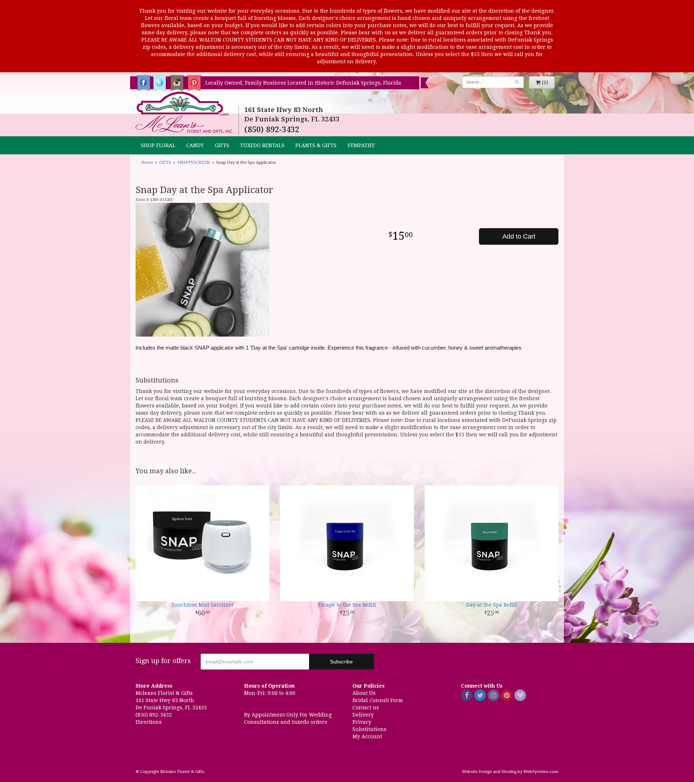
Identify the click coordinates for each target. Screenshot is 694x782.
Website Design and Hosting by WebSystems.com (510, 771)
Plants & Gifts (316, 145)
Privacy (361, 722)
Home (147, 162)
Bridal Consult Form (377, 700)
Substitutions (369, 729)
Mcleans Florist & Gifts (184, 112)
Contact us (365, 707)
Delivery (363, 715)
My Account (367, 736)
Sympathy (361, 145)
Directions (149, 722)
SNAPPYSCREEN (193, 162)
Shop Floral (158, 145)
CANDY (195, 145)
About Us (364, 693)
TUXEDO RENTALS (262, 145)
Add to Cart (518, 236)
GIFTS (222, 145)
